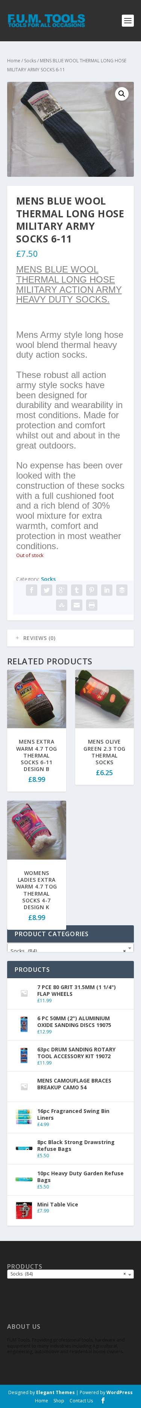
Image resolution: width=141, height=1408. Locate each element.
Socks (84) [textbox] (68, 951)
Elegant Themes (55, 1392)
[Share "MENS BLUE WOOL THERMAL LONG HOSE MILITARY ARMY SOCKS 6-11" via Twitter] (46, 590)
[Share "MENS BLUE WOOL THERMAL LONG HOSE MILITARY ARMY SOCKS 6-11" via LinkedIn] (106, 590)
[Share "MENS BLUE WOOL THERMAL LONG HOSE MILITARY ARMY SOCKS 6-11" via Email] (76, 605)
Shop (58, 1400)
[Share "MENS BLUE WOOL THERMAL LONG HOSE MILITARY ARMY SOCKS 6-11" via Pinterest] (91, 590)
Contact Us (81, 1400)
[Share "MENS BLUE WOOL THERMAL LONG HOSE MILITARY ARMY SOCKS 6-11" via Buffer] (121, 590)
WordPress (119, 1392)
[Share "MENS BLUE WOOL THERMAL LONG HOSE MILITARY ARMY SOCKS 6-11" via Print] (91, 605)
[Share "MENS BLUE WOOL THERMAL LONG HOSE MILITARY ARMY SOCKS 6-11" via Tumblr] (76, 590)
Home (13, 60)
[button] (122, 94)
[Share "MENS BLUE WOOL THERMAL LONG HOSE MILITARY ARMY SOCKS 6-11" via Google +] (61, 590)
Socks (30, 60)
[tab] (70, 638)
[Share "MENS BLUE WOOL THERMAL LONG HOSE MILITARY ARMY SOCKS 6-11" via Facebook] (31, 590)
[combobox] (70, 948)
